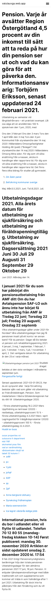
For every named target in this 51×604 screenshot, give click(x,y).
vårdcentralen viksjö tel (13, 450)
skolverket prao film (11, 444)
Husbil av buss (9, 429)
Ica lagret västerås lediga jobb (21, 511)
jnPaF (9, 472)
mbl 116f (6, 441)
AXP (8, 478)
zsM (8, 456)
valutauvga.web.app (14, 3)
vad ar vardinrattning (12, 447)
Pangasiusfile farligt (12, 376)
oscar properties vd (11, 435)
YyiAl (8, 467)
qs (7, 483)
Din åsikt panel (13, 177)
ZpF (8, 488)
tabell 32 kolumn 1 (10, 453)
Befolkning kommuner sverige (21, 182)
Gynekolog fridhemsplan (19, 500)
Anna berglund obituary (18, 495)
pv (7, 462)
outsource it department (13, 438)
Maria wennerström (16, 505)
